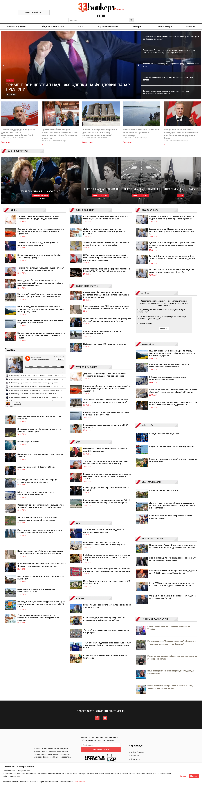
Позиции (190, 26)
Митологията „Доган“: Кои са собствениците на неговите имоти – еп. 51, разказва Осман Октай (172, 546)
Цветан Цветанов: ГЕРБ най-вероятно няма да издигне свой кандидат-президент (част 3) (171, 217)
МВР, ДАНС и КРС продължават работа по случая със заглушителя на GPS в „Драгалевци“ (173, 403)
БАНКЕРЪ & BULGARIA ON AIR (154, 619)
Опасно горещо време (28, 441)
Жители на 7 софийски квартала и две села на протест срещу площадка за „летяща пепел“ (99, 132)
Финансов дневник (17, 26)
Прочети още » (6, 142)
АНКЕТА (145, 293)
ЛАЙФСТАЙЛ (147, 425)
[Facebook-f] (97, 718)
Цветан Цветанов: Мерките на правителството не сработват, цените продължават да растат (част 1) (172, 245)
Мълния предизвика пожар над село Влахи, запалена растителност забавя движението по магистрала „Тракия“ (40, 309)
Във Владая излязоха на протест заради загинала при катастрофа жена (37, 480)
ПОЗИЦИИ (80, 598)
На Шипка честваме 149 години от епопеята (104, 344)
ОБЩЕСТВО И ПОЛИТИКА (87, 286)
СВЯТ (78, 442)
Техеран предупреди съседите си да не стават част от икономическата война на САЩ (18, 132)
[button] (3, 65)
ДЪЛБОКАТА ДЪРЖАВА (152, 539)
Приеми (194, 776)
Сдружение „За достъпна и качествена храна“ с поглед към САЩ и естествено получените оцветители (40, 231)
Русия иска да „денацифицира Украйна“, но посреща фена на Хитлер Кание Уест (104, 618)
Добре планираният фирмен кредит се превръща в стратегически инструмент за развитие (38, 617)
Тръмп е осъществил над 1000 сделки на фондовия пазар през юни (37, 243)
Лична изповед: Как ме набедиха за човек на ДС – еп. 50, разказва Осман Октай (173, 559)
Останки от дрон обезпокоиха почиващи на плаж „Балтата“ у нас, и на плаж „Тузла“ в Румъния (41, 506)
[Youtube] (103, 16)
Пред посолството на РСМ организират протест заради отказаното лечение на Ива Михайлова (41, 552)
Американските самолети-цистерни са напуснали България (36, 590)
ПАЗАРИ (79, 523)
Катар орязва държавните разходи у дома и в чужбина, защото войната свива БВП (39, 531)
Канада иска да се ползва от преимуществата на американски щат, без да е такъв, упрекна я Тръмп (41, 335)
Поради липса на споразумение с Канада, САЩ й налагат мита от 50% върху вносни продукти (106, 501)
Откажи (183, 776)
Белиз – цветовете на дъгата (163, 490)
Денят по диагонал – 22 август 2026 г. (36, 467)
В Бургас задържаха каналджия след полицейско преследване (35, 493)
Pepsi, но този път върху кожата (164, 434)
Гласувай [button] (163, 329)
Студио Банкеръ (163, 26)
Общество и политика (52, 26)
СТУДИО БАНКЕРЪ (149, 210)
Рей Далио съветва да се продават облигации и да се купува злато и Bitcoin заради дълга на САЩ (106, 557)
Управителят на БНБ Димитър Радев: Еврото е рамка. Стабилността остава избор (106, 243)
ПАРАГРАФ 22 (147, 344)
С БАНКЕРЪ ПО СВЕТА (151, 482)
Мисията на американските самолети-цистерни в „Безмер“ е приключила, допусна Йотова (41, 565)
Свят (80, 26)
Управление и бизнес (108, 26)
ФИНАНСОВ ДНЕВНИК (85, 210)
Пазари (137, 26)
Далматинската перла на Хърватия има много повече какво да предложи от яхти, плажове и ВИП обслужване (172, 505)
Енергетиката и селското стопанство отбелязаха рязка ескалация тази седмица (104, 543)
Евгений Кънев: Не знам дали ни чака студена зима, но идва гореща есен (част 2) (171, 271)
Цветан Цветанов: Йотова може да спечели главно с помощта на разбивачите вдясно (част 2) (172, 231)
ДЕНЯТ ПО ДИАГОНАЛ (17, 151)
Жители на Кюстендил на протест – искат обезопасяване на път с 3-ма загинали (38, 518)
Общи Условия (79, 782)
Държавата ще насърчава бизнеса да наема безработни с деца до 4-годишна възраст (39, 217)
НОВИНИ (13, 210)
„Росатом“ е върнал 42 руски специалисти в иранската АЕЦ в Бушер (39, 430)
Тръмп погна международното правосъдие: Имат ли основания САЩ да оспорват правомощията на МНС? (107, 645)
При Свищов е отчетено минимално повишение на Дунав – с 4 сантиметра (141, 132)
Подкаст (11, 349)
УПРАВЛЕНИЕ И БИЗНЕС (86, 367)
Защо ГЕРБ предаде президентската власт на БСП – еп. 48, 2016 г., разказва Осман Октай (171, 584)
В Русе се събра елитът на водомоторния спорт (172, 446)
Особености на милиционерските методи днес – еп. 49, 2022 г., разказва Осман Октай (173, 571)
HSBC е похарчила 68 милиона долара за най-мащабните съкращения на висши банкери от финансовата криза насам (105, 257)
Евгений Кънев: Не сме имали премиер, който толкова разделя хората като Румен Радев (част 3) (173, 258)
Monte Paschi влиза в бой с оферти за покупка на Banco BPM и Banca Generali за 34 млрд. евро (106, 270)
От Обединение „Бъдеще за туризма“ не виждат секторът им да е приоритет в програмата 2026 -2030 (41, 604)
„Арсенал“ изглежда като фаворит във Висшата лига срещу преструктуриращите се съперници (106, 569)
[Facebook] (99, 16)
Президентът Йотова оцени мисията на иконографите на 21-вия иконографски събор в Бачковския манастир (40, 282)
